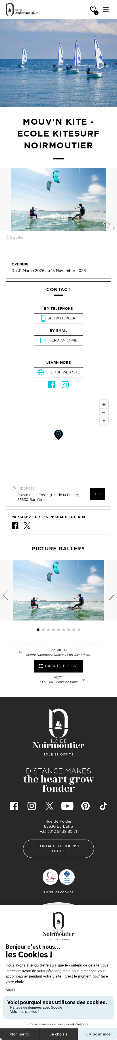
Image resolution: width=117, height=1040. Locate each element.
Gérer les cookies (58, 892)
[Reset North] (104, 421)
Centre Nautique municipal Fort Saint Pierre (58, 654)
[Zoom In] (104, 404)
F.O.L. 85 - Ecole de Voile (59, 682)
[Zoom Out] (104, 412)
